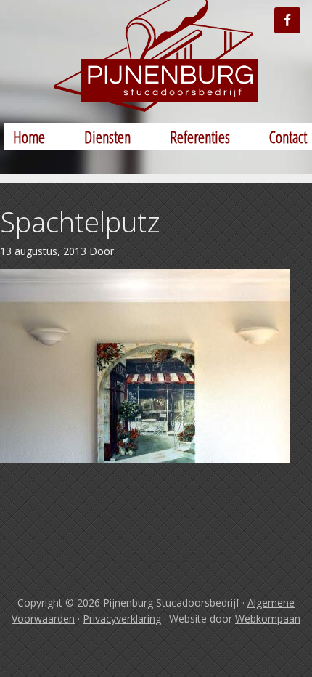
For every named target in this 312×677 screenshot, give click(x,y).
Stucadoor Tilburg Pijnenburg (156, 56)
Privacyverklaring (122, 618)
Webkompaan (267, 618)
